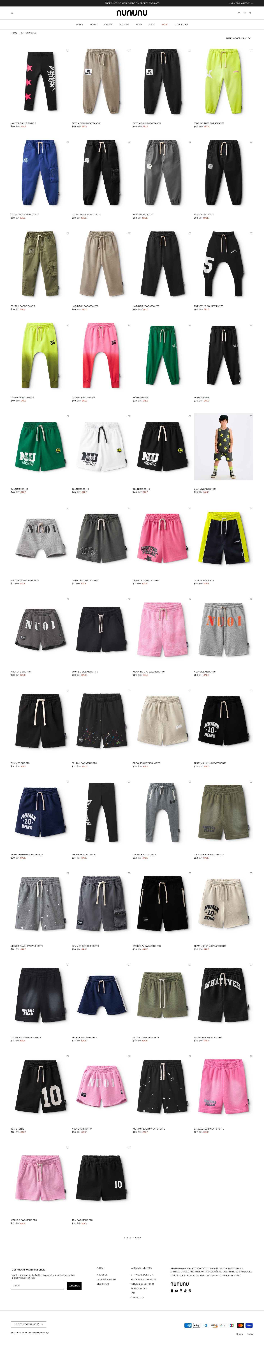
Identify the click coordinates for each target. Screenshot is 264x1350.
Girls (79, 24)
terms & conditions (142, 1284)
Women (124, 24)
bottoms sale (28, 32)
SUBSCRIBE (74, 1285)
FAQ (133, 1293)
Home (14, 32)
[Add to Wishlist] (68, 50)
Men (139, 24)
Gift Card (181, 24)
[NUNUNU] (132, 13)
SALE (165, 24)
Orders (239, 1334)
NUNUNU (23, 1332)
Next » (138, 1237)
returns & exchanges (143, 1279)
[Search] (12, 13)
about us (102, 1274)
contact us (137, 1297)
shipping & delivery (142, 1274)
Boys (93, 24)
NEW (152, 24)
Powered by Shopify (38, 1332)
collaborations (106, 1279)
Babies (108, 24)
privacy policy (139, 1288)
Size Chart (103, 1284)
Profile (250, 1334)
